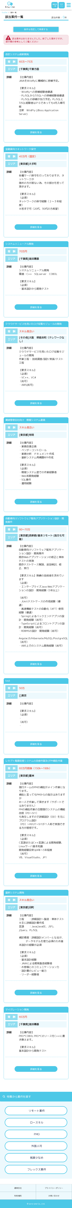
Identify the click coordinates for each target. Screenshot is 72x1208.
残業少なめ (36, 1158)
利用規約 (18, 1195)
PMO (37, 1134)
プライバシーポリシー (54, 1188)
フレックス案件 (36, 1169)
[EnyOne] (10, 4)
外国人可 (36, 1146)
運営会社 (18, 1188)
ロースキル (36, 1122)
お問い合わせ (53, 1195)
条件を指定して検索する (36, 29)
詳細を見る (36, 132)
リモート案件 (37, 1111)
